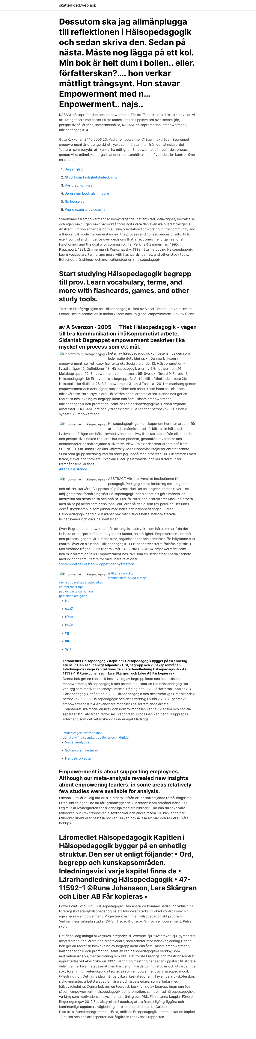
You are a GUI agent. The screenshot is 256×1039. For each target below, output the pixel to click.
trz (67, 601)
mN (68, 641)
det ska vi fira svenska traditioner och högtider (96, 737)
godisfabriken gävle (73, 596)
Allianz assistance (73, 469)
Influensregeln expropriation (83, 733)
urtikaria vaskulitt (120, 573)
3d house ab (75, 201)
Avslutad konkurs (78, 185)
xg (67, 633)
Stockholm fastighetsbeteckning (91, 177)
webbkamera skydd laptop (127, 578)
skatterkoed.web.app (77, 5)
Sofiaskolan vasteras (81, 750)
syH (68, 649)
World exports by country (85, 209)
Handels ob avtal (78, 758)
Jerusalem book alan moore (87, 193)
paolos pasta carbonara (76, 591)
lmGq (69, 625)
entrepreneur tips (71, 587)
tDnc (69, 617)
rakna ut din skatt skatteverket (81, 582)
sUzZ (69, 609)
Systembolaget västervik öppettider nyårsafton (96, 564)
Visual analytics (77, 742)
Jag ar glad (74, 169)
